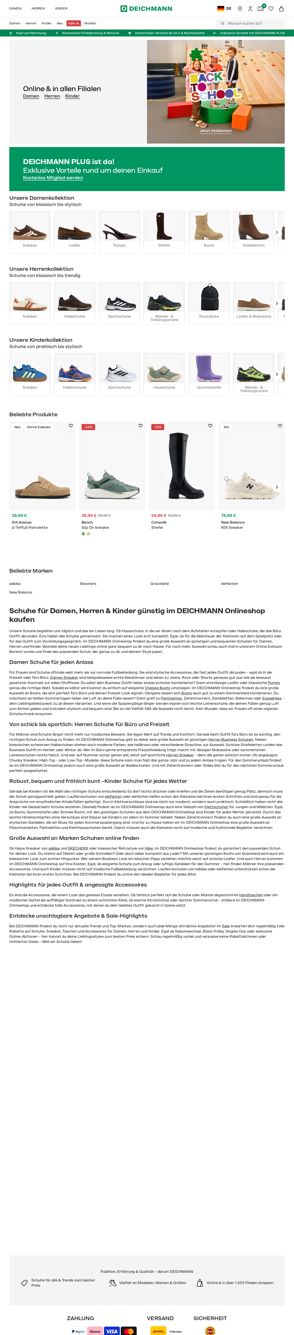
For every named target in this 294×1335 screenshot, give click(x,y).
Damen (31, 96)
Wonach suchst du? (245, 23)
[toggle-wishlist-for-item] (70, 425)
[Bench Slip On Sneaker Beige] (88, 533)
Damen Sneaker (64, 678)
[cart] (281, 8)
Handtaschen (251, 895)
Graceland (159, 584)
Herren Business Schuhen (230, 740)
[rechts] (277, 487)
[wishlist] (271, 8)
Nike (149, 848)
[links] (277, 232)
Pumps (274, 683)
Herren (52, 96)
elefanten (229, 584)
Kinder (72, 96)
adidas (15, 584)
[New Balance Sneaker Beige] (251, 487)
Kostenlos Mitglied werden (53, 177)
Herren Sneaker (180, 755)
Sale (226, 926)
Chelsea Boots (157, 688)
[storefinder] (240, 8)
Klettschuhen (216, 807)
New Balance (20, 592)
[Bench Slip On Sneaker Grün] (112, 487)
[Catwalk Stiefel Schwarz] (182, 487)
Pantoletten (171, 698)
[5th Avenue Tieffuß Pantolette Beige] (42, 487)
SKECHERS (78, 848)
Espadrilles (272, 698)
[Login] (250, 8)
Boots (186, 693)
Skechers (88, 584)
